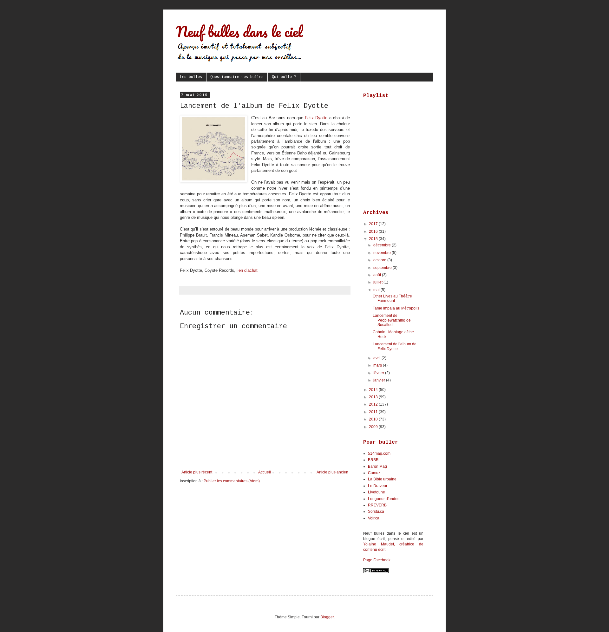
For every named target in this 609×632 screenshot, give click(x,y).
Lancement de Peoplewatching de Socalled (392, 320)
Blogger (327, 617)
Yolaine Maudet (378, 544)
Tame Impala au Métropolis (396, 308)
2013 (374, 397)
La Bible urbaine (382, 479)
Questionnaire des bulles (237, 77)
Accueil (264, 472)
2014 (374, 390)
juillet (378, 282)
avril (377, 358)
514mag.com (379, 453)
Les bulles (191, 77)
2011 (374, 412)
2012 (374, 404)
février (379, 373)
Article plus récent (196, 472)
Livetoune (376, 492)
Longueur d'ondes (383, 499)
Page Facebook (376, 560)
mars (378, 365)
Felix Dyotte (316, 117)
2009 (374, 427)
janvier (379, 380)
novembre (382, 253)
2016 (374, 231)
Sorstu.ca (376, 511)
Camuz (374, 473)
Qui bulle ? (284, 77)
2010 (374, 419)
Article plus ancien (332, 472)
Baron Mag (377, 466)
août (377, 275)
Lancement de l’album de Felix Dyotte (394, 346)
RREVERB (377, 505)
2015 (374, 239)
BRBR (373, 460)
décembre (382, 245)
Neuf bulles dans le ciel (239, 31)
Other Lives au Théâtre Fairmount (392, 298)
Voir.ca (373, 518)
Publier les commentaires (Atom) (232, 481)
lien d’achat (247, 270)
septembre (383, 267)
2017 (374, 224)
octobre (380, 260)
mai (377, 290)
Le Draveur (377, 486)
